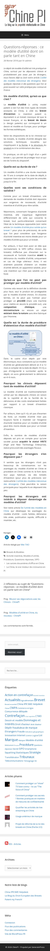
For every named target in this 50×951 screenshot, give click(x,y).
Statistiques (22, 752)
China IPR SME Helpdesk (30, 704)
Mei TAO (25, 544)
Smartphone (30, 749)
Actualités (13, 699)
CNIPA (13, 708)
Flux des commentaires (16, 930)
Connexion (10, 922)
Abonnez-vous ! (15, 652)
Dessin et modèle (14, 720)
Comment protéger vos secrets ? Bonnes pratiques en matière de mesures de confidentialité (30, 798)
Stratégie (35, 752)
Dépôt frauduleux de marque (21, 727)
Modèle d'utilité (31, 555)
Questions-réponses (24, 559)
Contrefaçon (15, 715)
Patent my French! (13, 899)
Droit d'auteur (22, 724)
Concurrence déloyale (16, 711)
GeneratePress (38, 947)
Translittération (12, 757)
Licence (29, 735)
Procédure (9, 559)
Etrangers (11, 731)
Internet (21, 735)
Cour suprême (30, 716)
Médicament (9, 745)
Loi (40, 735)
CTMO (38, 716)
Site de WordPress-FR (15, 933)
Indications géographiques (34, 732)
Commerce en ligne (25, 708)
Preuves (16, 745)
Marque (11, 739)
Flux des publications (15, 926)
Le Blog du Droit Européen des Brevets (23, 895)
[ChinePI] (25, 15)
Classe (7, 708)
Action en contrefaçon (19, 695)
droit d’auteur (36, 724)
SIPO (37, 559)
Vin (35, 761)
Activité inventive (14, 555)
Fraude (21, 731)
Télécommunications (14, 760)
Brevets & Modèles (15, 552)
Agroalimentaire (27, 700)
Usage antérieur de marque (29, 816)
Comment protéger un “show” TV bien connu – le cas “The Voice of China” (30, 786)
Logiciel (35, 735)
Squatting (10, 752)
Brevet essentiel (11, 704)
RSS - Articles (14, 844)
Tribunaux (26, 757)
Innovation (11, 735)
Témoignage (29, 761)
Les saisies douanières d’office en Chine (25, 563)
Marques (21, 740)
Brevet (39, 699)
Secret (15, 749)
